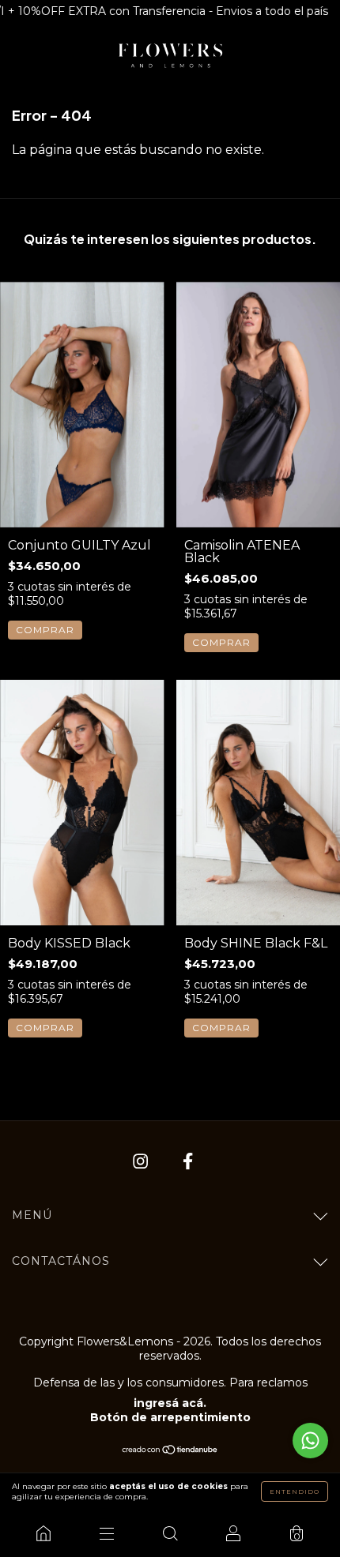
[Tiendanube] (170, 1450)
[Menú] (106, 1533)
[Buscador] (170, 1533)
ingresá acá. (170, 1403)
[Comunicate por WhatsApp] (310, 1440)
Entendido (294, 1491)
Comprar (45, 630)
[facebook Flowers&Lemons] (188, 1161)
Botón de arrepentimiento (170, 1417)
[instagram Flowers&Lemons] (142, 1161)
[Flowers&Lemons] (43, 1533)
